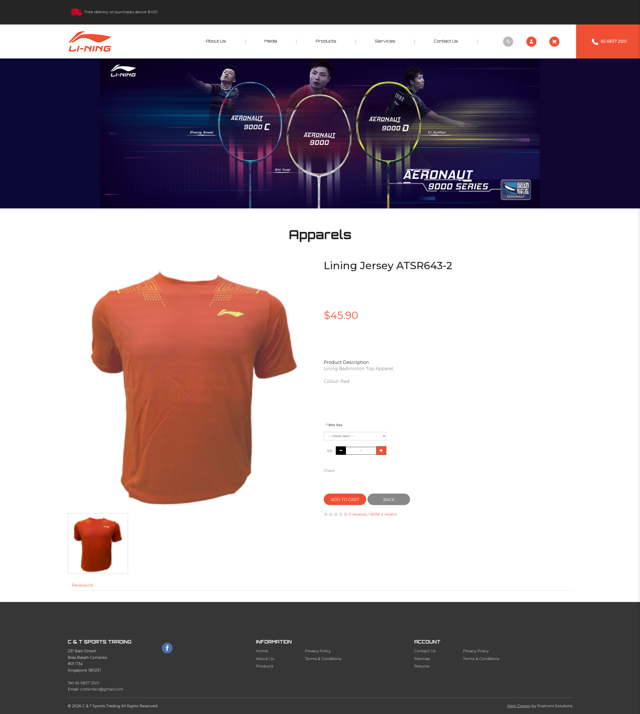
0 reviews (357, 514)
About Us (265, 658)
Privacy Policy (318, 651)
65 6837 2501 (87, 683)
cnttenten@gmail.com (101, 689)
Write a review (383, 514)
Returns (421, 666)
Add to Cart (345, 499)
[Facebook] (167, 648)
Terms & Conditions (323, 658)
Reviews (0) (82, 585)
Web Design (518, 706)
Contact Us (425, 651)
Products (264, 666)
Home (262, 651)
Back (388, 499)
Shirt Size (335, 425)
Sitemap (422, 658)
